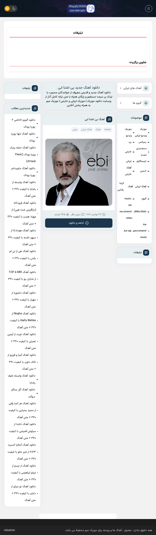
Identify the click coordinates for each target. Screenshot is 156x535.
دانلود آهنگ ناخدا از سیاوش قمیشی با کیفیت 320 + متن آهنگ (22, 431)
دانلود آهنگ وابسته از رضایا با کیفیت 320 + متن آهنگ (24, 189)
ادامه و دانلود (76, 223)
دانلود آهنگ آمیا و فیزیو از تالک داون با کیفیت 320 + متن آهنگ (22, 362)
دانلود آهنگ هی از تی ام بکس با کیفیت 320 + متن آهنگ (22, 258)
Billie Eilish (140, 212)
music (128, 199)
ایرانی (128, 161)
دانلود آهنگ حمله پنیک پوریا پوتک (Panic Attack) (23, 155)
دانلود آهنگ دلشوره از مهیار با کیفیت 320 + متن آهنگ (24, 300)
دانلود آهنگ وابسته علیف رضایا (21, 379)
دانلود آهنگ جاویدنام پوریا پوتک (23, 171)
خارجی (128, 152)
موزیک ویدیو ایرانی (141, 132)
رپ (130, 142)
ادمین (143, 171)
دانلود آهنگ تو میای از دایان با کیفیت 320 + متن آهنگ (23, 494)
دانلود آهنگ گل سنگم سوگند (23, 393)
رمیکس (142, 142)
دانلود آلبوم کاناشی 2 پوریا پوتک (23, 123)
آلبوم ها (137, 103)
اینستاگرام (141, 161)
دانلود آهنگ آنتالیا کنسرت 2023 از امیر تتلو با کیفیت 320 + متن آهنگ (22, 452)
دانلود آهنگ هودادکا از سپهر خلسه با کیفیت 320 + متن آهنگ (22, 237)
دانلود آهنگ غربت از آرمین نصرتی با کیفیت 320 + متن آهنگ (21, 341)
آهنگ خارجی (128, 171)
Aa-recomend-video (126, 211)
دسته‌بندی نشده (141, 152)
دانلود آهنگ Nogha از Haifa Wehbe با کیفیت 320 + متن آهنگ (23, 321)
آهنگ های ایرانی (132, 88)
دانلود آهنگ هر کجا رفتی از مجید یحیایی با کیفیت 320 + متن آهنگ (22, 410)
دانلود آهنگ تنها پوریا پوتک (23, 137)
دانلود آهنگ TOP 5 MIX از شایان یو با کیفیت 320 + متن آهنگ (22, 279)
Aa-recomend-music (140, 231)
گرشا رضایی (120, 187)
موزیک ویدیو (128, 132)
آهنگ (130, 187)
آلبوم (144, 199)
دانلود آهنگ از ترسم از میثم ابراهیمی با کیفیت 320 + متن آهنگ (23, 473)
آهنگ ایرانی (140, 187)
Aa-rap (127, 231)
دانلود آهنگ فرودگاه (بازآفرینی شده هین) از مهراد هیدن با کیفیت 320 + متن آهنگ (22, 213)
